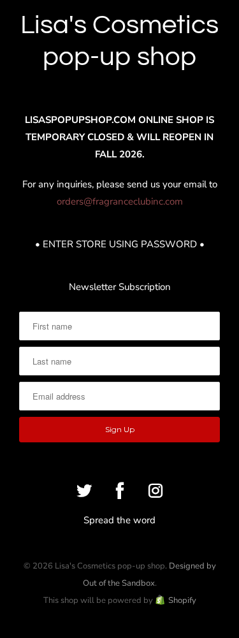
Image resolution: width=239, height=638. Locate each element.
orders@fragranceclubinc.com (120, 201)
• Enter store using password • (120, 244)
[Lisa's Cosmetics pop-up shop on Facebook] (119, 490)
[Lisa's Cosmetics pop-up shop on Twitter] (84, 490)
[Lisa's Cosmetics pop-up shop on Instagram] (155, 490)
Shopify (182, 600)
